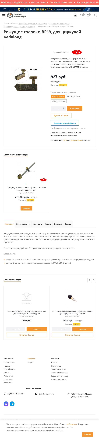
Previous (90, 280)
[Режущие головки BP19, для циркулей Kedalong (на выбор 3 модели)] (27, 79)
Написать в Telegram (12, 403)
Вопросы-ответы (58, 379)
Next (93, 280)
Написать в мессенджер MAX (6, 403)
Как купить (56, 366)
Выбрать (26, 208)
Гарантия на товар (59, 376)
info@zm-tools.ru (46, 394)
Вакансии (8, 382)
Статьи (54, 362)
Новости (7, 366)
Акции (30, 362)
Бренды (7, 372)
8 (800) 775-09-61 (15, 393)
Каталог (31, 358)
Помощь (55, 358)
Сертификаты (10, 369)
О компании (9, 362)
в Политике (72, 424)
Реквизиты (8, 376)
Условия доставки (59, 372)
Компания (8, 358)
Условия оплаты (58, 369)
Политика (8, 379)
